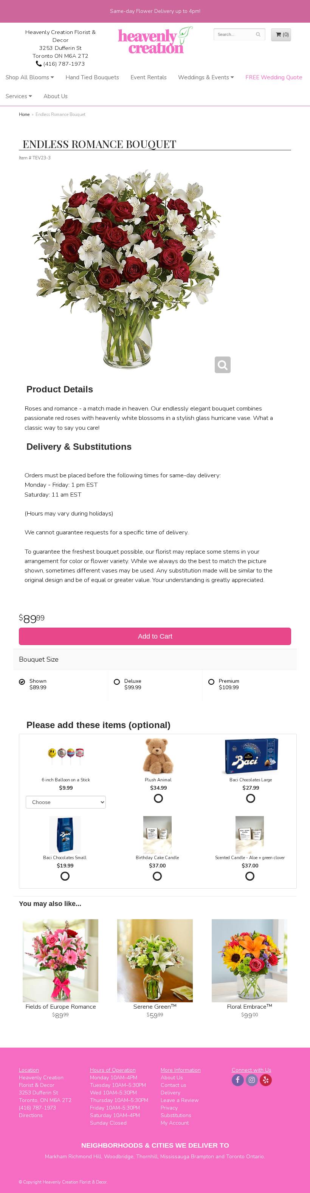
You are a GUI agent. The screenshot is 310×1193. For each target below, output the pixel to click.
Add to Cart (155, 636)
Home (24, 114)
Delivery (170, 1092)
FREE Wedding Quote (273, 77)
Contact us (173, 1085)
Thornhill (147, 1156)
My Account (175, 1123)
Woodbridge (118, 1156)
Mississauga (174, 1156)
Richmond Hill (84, 1156)
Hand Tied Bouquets (92, 77)
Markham (56, 1156)
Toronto (235, 1156)
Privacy (169, 1107)
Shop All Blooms (27, 77)
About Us (55, 96)
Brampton (202, 1156)
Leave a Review (180, 1100)
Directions (31, 1115)
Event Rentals (148, 77)
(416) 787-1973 (63, 64)
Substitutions (176, 1115)
